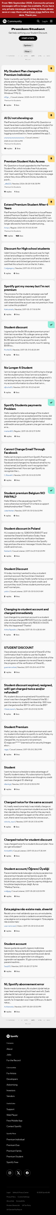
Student (9, 767)
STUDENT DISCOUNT (18, 647)
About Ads (10, 1201)
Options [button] (27, 45)
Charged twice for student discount (28, 839)
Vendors (11, 1096)
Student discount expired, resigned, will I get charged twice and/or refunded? (28, 688)
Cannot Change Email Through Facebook (24, 451)
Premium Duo (13, 1145)
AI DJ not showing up (18, 118)
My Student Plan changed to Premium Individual (23, 73)
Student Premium (16, 727)
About (10, 1048)
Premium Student (15, 1156)
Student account (15, 944)
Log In (45, 21)
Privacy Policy (11, 1197)
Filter (27, 51)
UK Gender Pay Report (14, 1209)
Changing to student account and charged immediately (26, 611)
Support (10, 1109)
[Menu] (51, 21)
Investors (11, 1090)
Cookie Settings (23, 1197)
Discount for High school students (27, 248)
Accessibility (20, 1201)
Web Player (12, 1114)
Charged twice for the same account (28, 802)
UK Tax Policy (26, 1205)
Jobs (9, 1054)
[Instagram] (10, 1173)
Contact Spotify (14, 1126)
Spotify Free (12, 1162)
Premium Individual (15, 1139)
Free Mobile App (14, 1120)
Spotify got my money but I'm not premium (26, 288)
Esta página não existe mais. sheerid (28, 909)
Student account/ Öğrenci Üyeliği (26, 869)
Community (14, 21)
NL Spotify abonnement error (24, 984)
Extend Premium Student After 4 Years (26, 206)
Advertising (12, 1084)
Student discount (15, 327)
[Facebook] (27, 1173)
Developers (12, 1079)
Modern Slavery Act (13, 1205)
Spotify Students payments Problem (23, 407)
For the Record (13, 1060)
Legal (8, 1192)
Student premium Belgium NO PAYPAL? (24, 494)
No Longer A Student (18, 367)
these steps (35, 11)
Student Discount (16, 569)
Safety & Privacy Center (21, 1192)
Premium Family (14, 1150)
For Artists (11, 1073)
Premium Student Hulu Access (24, 161)
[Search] (38, 21)
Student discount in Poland (22, 528)
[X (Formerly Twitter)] (18, 1173)
